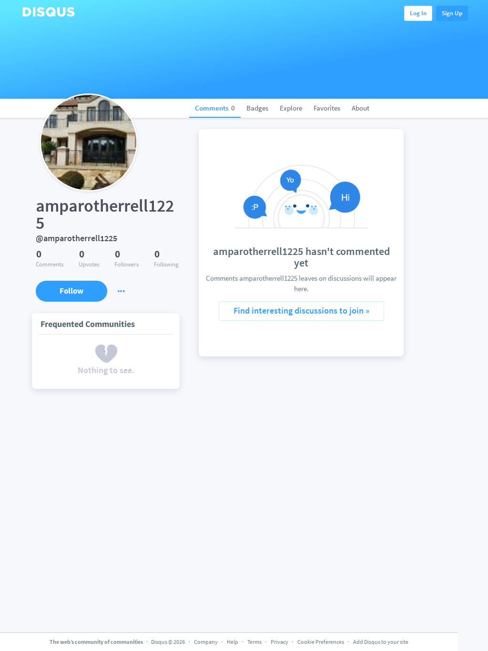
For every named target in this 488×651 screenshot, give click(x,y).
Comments (215, 107)
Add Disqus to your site (380, 641)
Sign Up (452, 13)
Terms (254, 641)
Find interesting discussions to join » (301, 310)
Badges (257, 107)
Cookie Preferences (321, 641)
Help (232, 641)
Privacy (279, 641)
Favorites (327, 107)
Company (206, 641)
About (360, 107)
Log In (418, 13)
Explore (291, 107)
